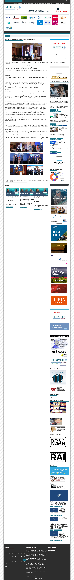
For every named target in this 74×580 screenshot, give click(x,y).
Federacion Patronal (60, 138)
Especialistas (37, 32)
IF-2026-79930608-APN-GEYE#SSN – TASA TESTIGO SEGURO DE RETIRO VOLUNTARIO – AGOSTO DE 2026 (36, 555)
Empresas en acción (53, 138)
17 (6, 559)
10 (6, 558)
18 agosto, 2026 (8, 196)
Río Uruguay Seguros (53, 153)
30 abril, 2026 (61, 127)
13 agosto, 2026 (23, 196)
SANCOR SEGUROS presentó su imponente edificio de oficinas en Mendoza (16, 181)
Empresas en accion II (53, 151)
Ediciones (8, 32)
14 (18, 558)
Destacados (22, 207)
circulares (51, 506)
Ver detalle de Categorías (59, 71)
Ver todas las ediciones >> (55, 368)
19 (12, 559)
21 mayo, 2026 (53, 97)
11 (9, 558)
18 (9, 559)
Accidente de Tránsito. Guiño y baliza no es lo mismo (37, 180)
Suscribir (57, 32)
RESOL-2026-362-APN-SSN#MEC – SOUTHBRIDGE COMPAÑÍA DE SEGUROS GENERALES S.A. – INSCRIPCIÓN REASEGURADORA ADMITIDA (36, 568)
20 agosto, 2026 (53, 501)
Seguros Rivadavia (64, 125)
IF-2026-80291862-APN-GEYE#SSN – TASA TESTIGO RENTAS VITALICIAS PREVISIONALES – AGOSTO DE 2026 (36, 552)
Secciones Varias (15, 32)
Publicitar (44, 32)
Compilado (23, 32)
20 (15, 559)
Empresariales (30, 32)
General (25, 207)
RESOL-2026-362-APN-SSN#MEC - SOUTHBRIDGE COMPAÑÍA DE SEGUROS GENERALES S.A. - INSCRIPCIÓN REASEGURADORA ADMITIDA (38, 3)
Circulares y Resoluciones (57, 506)
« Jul (6, 566)
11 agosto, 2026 (37, 196)
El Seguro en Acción (17, 41)
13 (15, 558)
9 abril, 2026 (61, 141)
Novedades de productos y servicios (55, 111)
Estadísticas (50, 32)
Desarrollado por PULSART (37, 578)
